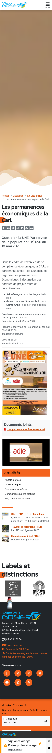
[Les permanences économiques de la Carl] (26, 453)
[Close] (49, 741)
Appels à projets (13, 480)
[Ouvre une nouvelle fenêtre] (6, 673)
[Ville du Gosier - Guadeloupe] (21, 615)
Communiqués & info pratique (20, 494)
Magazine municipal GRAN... (26, 536)
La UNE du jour (35, 196)
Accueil (5, 196)
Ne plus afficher (15, 749)
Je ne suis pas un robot (10, 721)
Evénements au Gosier (16, 489)
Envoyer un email (14, 645)
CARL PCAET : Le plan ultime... (28, 514)
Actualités (18, 196)
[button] (31, 229)
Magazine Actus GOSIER (18, 498)
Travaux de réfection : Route (26, 527)
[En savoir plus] (49, 749)
